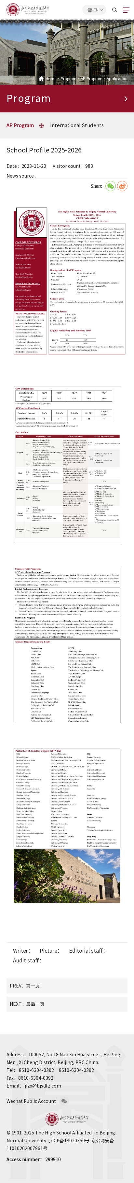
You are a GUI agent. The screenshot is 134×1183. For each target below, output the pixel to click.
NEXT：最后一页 (27, 1004)
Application (117, 78)
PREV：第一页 (25, 986)
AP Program (91, 78)
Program (68, 78)
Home (51, 78)
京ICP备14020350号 (68, 1140)
